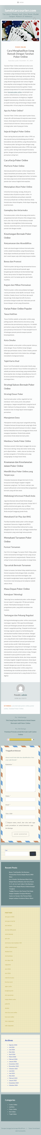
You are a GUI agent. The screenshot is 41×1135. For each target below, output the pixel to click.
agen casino (8, 986)
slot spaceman (9, 995)
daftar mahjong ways (11, 947)
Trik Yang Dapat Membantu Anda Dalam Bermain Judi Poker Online (20, 720)
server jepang (9, 934)
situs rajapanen (9, 1021)
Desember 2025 (14, 1064)
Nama (7, 796)
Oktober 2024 (13, 1085)
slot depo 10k (9, 960)
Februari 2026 (13, 1059)
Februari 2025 (13, 1078)
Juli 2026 (11, 1047)
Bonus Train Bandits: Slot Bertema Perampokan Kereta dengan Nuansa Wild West (21, 874)
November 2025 (14, 1066)
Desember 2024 (14, 1083)
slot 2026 (8, 969)
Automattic (21, 1131)
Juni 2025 (12, 1073)
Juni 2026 (12, 1049)
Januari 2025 (13, 1080)
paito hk (7, 1004)
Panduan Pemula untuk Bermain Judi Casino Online (20, 731)
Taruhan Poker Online (16, 708)
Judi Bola (11, 1107)
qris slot (7, 938)
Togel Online (13, 1114)
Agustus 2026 (13, 1045)
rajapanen (8, 964)
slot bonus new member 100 (13, 943)
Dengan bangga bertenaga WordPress (13, 1128)
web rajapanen (9, 1025)
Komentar (9, 764)
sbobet (7, 1008)
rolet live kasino (9, 978)
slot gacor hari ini (10, 921)
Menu (22, 2)
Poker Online (20, 47)
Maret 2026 (12, 1057)
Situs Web (8, 814)
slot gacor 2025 (9, 917)
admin (24, 695)
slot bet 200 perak (10, 930)
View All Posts (20, 698)
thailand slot (8, 951)
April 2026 (12, 1054)
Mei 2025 (12, 1076)
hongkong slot (9, 991)
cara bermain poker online (20, 706)
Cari (6, 850)
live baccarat (9, 982)
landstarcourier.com (20, 10)
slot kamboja (9, 956)
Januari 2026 (13, 1061)
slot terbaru (8, 925)
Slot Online (12, 1112)
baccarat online (9, 1017)
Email (7, 805)
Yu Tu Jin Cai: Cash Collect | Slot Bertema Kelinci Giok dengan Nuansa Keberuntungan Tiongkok (22, 886)
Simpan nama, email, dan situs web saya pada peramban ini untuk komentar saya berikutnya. (20, 826)
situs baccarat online (11, 1012)
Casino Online (13, 1104)
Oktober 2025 (13, 1068)
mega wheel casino (10, 999)
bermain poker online (15, 92)
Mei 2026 (12, 1052)
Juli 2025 (11, 1071)
